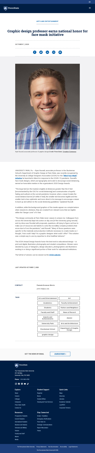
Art (69, 298)
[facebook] (34, 52)
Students (47, 308)
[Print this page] (60, 52)
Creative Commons (69, 152)
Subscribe (59, 354)
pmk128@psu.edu (43, 289)
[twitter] (41, 52)
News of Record (69, 312)
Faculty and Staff (47, 312)
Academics (47, 303)
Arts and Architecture (69, 323)
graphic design (47, 335)
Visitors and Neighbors (69, 308)
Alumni (69, 318)
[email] (53, 52)
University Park (48, 323)
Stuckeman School (47, 329)
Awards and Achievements (47, 318)
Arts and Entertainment (47, 21)
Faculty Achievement (69, 303)
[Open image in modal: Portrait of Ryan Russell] (47, 106)
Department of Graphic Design (69, 329)
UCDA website (54, 255)
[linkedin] (47, 52)
